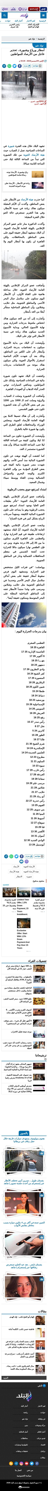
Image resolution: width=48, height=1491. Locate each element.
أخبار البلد (18, 21)
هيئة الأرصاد (27, 199)
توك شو (32, 39)
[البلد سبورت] (34, 9)
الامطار (19, 877)
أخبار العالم (41, 1432)
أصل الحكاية (23, 1432)
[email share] (4, 66)
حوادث (7, 21)
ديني (26, 1425)
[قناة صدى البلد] (43, 9)
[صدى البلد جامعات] (22, 9)
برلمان (43, 1451)
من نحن (30, 1470)
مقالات (42, 1458)
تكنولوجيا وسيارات (21, 1445)
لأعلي (40, 1386)
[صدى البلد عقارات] (13, 9)
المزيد (5, 1378)
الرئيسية (42, 21)
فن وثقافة (41, 1419)
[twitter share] (14, 66)
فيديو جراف (41, 1438)
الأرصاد (16, 867)
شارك (26, 66)
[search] (4, 15)
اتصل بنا (18, 1470)
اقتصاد (43, 1445)
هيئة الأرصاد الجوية (34, 154)
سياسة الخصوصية (24, 1476)
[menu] (43, 15)
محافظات (24, 1438)
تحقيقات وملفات (22, 1451)
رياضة (26, 1412)
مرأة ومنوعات (40, 1425)
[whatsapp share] (9, 66)
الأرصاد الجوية (29, 867)
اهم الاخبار (31, 21)
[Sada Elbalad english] (5, 9)
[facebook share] (20, 66)
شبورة (11, 146)
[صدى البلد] (24, 15)
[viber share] (27, 861)
